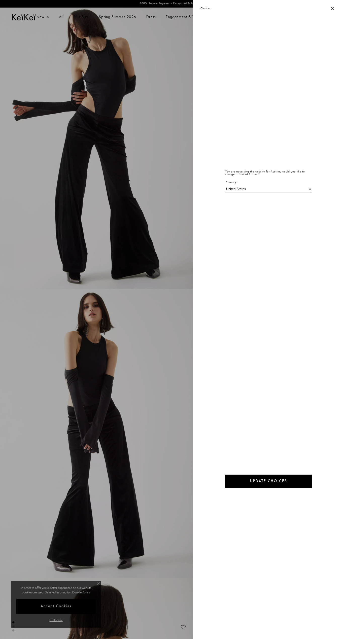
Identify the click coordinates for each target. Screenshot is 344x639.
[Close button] (332, 9)
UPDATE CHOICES (268, 481)
